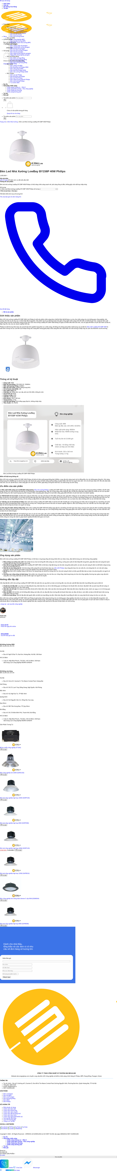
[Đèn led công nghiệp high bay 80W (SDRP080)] (10, 821)
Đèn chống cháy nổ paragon (18, 45)
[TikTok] (10, 1127)
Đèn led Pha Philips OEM (18, 70)
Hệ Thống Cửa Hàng (10, 6)
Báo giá (5, 95)
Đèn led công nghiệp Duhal (18, 32)
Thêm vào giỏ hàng (5, 191)
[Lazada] (11, 1128)
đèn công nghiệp (17, 604)
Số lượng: (3, 187)
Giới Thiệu (6, 3)
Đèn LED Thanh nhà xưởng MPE (20, 42)
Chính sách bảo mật (9, 1109)
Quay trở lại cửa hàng (13, 113)
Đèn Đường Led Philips (17, 76)
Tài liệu (5, 8)
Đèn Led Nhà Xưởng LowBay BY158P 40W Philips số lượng (20, 189)
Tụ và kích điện (15, 82)
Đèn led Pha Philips (16, 78)
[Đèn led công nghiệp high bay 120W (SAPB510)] (10, 872)
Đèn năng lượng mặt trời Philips (20, 79)
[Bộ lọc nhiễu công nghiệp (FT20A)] (10, 746)
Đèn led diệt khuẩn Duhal (18, 33)
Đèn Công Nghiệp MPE (17, 39)
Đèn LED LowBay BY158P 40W (97, 327)
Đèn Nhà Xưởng (13, 122)
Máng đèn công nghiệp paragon (20, 55)
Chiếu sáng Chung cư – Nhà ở (16, 87)
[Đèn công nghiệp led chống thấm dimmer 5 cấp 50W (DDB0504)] (10, 897)
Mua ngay (14, 191)
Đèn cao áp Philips (16, 75)
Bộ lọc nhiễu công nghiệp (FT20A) (10, 747)
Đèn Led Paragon (12, 44)
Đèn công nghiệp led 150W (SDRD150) (12, 772)
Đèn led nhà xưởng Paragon (19, 50)
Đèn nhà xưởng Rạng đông (18, 62)
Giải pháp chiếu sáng (10, 85)
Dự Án (5, 84)
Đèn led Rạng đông (13, 56)
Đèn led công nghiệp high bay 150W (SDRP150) (15, 798)
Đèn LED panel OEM (16, 68)
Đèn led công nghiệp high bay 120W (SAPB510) (14, 873)
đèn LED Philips (59, 568)
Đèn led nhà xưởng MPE (18, 41)
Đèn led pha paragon (16, 52)
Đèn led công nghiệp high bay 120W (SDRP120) (15, 848)
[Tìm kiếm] (4, 100)
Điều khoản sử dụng (9, 1107)
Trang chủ (3, 122)
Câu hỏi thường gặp (9, 1119)
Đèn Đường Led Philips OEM (19, 67)
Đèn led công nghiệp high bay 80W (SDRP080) (14, 823)
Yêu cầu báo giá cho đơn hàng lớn (10, 197)
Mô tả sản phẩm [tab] (8, 312)
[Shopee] (4, 1128)
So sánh (2, 1155)
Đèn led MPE (11, 38)
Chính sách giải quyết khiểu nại (13, 1116)
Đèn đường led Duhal (17, 30)
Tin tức (5, 93)
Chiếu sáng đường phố (14, 92)
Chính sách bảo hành (9, 1115)
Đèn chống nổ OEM (16, 65)
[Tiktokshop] (18, 1128)
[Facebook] (4, 1127)
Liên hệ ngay (4, 180)
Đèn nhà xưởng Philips (17, 81)
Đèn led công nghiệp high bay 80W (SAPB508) (14, 923)
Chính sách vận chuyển (10, 1112)
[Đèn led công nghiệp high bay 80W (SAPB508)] (10, 922)
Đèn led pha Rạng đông (17, 61)
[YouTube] (17, 1127)
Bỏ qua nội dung (5, 0)
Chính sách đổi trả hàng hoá (12, 1113)
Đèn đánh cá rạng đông (17, 58)
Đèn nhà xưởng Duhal (17, 36)
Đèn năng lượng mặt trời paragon (20, 53)
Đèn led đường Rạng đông (18, 59)
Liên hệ (5, 5)
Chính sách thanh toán (10, 1110)
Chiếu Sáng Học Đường (14, 90)
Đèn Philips (10, 73)
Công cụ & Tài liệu (9, 1121)
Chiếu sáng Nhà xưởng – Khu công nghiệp (20, 89)
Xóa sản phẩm (58, 1157)
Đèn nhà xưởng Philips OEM (19, 72)
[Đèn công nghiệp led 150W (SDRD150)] (10, 771)
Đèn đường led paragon (17, 48)
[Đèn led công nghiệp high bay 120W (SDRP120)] (10, 846)
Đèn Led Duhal (11, 27)
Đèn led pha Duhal (16, 35)
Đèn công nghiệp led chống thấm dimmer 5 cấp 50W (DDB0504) (19, 898)
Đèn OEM (10, 64)
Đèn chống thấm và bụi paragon (20, 47)
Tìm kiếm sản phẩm (9, 98)
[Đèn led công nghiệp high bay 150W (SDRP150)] (10, 796)
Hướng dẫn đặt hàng (9, 1118)
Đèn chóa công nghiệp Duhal (19, 28)
